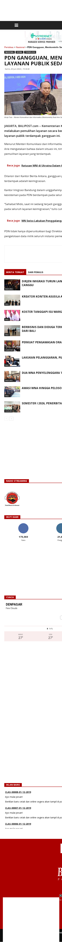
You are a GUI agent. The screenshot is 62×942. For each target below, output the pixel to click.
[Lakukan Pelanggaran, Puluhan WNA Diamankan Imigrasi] (12, 361)
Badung (9, 289)
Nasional (20, 47)
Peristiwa (8, 47)
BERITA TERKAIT (15, 272)
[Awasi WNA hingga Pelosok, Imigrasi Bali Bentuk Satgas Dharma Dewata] (12, 391)
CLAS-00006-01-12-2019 (18, 818)
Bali (7, 304)
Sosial (19, 52)
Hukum (8, 411)
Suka (23, 524)
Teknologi (30, 52)
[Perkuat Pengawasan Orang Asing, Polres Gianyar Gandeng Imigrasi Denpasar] (12, 345)
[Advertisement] (31, 919)
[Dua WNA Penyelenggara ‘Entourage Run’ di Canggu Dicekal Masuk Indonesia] (12, 376)
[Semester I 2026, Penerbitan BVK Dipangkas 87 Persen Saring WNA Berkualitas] (12, 406)
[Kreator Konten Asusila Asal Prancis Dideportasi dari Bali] (12, 300)
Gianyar (9, 350)
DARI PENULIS (35, 272)
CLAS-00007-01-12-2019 (18, 802)
